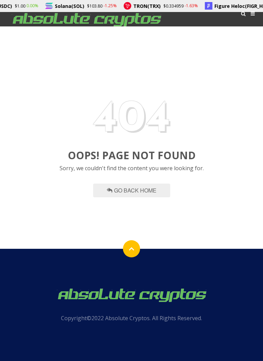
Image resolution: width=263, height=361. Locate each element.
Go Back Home (135, 190)
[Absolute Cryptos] (86, 19)
